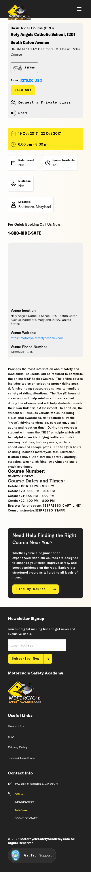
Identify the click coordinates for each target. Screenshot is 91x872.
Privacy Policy (18, 747)
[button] (79, 9)
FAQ (11, 737)
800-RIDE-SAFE (26, 818)
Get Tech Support (38, 855)
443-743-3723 (24, 802)
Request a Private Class (44, 102)
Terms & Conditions (21, 758)
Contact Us (16, 726)
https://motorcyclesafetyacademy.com (37, 338)
